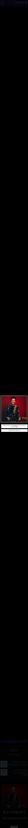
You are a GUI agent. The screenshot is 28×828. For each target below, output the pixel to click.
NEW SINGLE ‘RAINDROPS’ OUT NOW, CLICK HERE (14, 426)
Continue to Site (14, 430)
